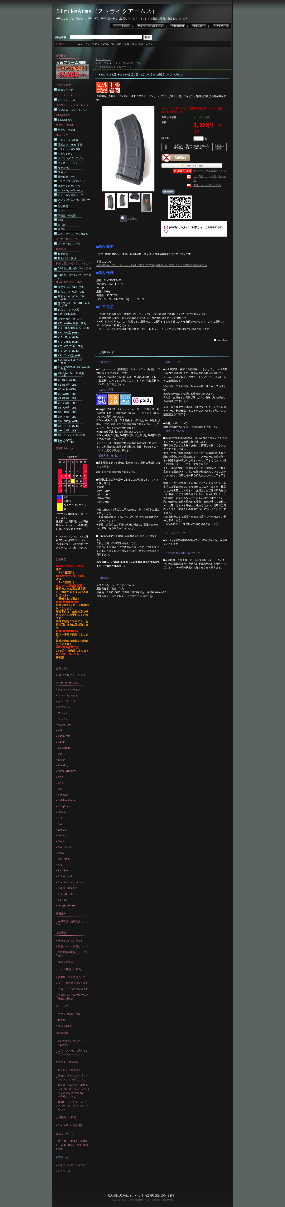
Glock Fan (64, 1171)
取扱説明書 (62, 1033)
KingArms (64, 806)
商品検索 (60, 37)
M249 (127, 44)
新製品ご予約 (65, 90)
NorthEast (64, 847)
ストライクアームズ (69, 689)
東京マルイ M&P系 (68, 309)
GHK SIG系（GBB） (69, 426)
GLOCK (105, 44)
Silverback (65, 876)
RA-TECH (63, 870)
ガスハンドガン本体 (69, 149)
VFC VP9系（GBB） (69, 351)
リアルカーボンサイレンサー (74, 110)
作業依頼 (63, 253)
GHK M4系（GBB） (68, 416)
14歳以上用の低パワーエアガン (74, 276)
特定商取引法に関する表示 (160, 1195)
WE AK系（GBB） (67, 389)
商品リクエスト (67, 961)
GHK (119, 44)
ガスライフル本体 (68, 140)
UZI (80, 44)
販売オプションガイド (70, 940)
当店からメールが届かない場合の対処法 (73, 996)
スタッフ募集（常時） (70, 1014)
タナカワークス (67, 701)
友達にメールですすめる (207, 185)
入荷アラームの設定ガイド (73, 989)
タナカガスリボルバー (70, 318)
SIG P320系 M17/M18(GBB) (67, 441)
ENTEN (61, 759)
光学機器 (63, 206)
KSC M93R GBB (67, 314)
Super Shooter (67, 888)
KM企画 (62, 812)
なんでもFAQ (65, 1025)
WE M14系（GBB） (68, 384)
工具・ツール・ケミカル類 (73, 233)
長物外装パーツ (67, 176)
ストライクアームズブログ (73, 1165)
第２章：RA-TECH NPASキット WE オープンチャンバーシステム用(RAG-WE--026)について (73, 1091)
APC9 (149, 44)
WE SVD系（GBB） (68, 393)
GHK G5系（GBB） (68, 430)
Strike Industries (70, 882)
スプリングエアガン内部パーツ (74, 201)
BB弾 (60, 220)
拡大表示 (132, 218)
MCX (141, 44)
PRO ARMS (64, 858)
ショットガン (65, 153)
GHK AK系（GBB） (68, 412)
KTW (60, 818)
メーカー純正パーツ (69, 243)
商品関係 (61, 932)
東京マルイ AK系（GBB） (72, 291)
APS (60, 730)
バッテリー (64, 210)
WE (112, 44)
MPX (134, 44)
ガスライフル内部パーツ (72, 181)
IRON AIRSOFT (67, 771)
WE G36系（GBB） (68, 403)
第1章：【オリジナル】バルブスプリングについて (72, 1077)
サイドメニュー (64, 1006)
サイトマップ (220, 26)
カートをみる (121, 26)
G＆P (60, 783)
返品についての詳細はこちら (209, 171)
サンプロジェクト (68, 695)
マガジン (63, 172)
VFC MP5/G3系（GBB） (71, 346)
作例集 (62, 1019)
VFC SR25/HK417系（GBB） (74, 328)
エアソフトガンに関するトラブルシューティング (73, 1052)
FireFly (63, 765)
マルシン (63, 713)
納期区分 (61, 913)
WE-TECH (63, 899)
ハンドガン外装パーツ (70, 190)
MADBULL (63, 835)
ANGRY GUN (64, 724)
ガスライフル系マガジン (126, 63)
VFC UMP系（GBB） (69, 337)
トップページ (103, 59)
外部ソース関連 (67, 130)
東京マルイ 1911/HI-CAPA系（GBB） (74, 304)
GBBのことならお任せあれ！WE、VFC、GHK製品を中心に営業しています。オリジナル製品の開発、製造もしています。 (123, 18)
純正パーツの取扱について (73, 946)
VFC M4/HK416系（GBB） (72, 323)
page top (222, 340)
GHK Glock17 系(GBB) (71, 435)
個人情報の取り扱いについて (124, 1195)
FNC (86, 44)
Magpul (62, 841)
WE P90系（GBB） (68, 407)
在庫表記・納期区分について (73, 923)
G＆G (60, 777)
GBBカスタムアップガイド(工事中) (72, 1043)
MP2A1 (95, 44)
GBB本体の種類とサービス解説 (72, 954)
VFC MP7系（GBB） (69, 332)
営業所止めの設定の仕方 (72, 977)
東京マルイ (64, 707)
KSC (60, 823)
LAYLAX (62, 829)
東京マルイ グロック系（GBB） (71, 297)
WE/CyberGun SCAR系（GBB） (71, 374)
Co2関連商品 (65, 120)
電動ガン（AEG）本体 (70, 144)
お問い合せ (198, 26)
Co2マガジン (124, 66)
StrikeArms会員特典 (70, 1125)
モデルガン (64, 167)
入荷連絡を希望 (219, 147)
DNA (60, 753)
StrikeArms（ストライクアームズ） (107, 11)
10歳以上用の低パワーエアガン (74, 269)
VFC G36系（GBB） (69, 341)
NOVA (61, 853)
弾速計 (62, 229)
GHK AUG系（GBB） (69, 421)
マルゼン (63, 718)
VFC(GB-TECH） (67, 893)
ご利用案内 (177, 26)
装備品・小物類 (67, 215)
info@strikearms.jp (139, 596)
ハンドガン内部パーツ (70, 195)
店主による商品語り (67, 1062)
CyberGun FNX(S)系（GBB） (70, 361)
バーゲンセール (67, 100)
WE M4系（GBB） (67, 380)
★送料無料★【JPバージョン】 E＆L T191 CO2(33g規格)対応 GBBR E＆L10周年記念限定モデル (151, 265)
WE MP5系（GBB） (68, 398)
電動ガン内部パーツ (69, 185)
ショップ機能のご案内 (68, 969)
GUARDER (63, 794)
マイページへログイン (150, 26)
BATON (61, 742)
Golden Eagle (67, 800)
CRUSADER (64, 748)
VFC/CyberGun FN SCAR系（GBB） (74, 368)
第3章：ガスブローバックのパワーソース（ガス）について (73, 1106)
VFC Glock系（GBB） (70, 355)
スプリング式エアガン (70, 158)
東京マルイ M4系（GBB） (72, 287)
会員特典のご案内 (66, 1117)
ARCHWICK (64, 736)
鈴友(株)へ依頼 (67, 258)
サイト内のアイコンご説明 (73, 983)
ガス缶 (62, 224)
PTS (60, 864)
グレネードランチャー (70, 163)
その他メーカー (67, 905)
